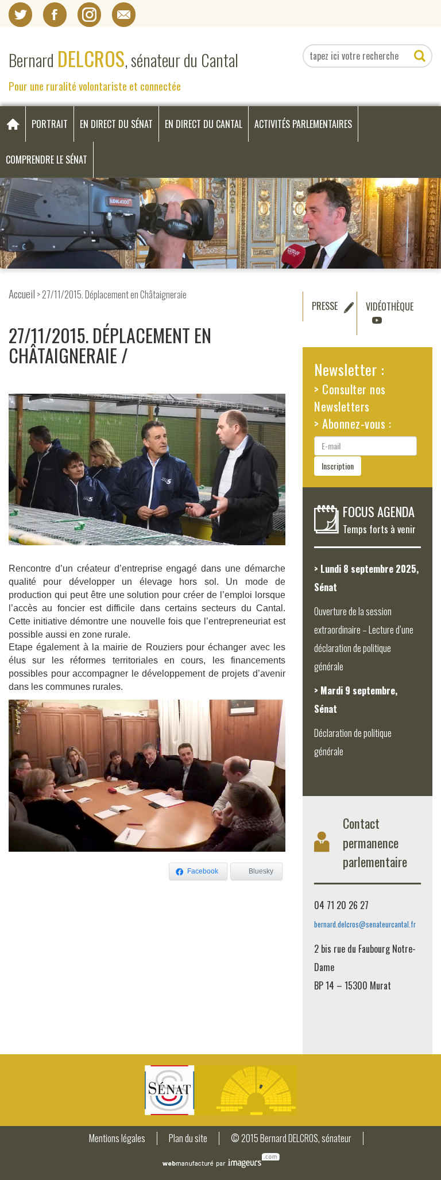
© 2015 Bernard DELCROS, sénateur (291, 1138)
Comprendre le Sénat (46, 159)
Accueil (22, 293)
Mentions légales (117, 1138)
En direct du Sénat (116, 124)
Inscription (338, 466)
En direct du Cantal (203, 124)
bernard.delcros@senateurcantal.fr (365, 924)
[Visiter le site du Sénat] (220, 1090)
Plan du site (188, 1138)
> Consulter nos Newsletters (350, 397)
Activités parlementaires (303, 124)
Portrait (50, 124)
